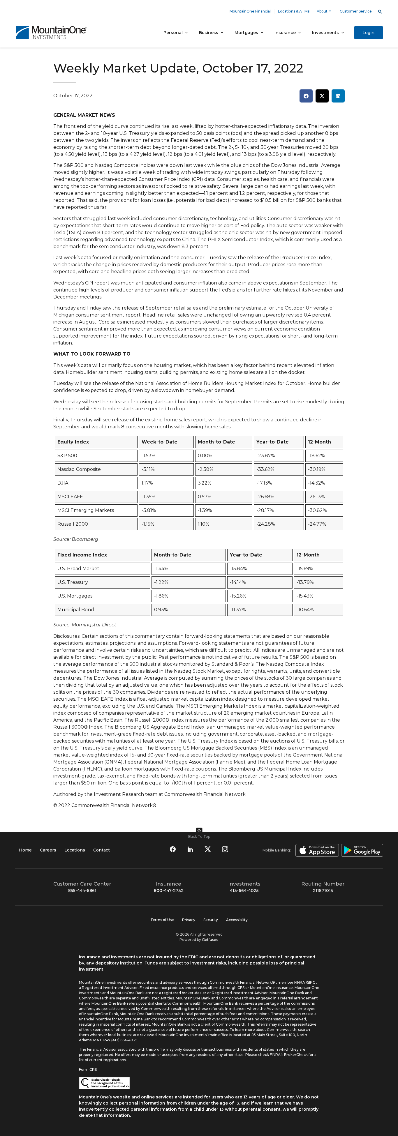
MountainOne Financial (250, 11)
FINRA (299, 982)
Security (210, 920)
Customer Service (356, 11)
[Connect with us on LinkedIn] (190, 849)
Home (25, 850)
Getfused (210, 939)
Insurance (285, 32)
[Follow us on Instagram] (225, 849)
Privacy (188, 920)
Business (208, 32)
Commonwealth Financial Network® (242, 982)
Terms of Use (162, 920)
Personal (173, 32)
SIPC (311, 982)
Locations (74, 850)
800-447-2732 (169, 890)
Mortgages (246, 32)
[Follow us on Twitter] (207, 849)
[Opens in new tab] (316, 850)
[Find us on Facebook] (172, 849)
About (322, 11)
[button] (306, 96)
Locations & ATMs (293, 11)
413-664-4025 (244, 890)
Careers (48, 850)
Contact (101, 850)
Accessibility (237, 920)
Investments (325, 32)
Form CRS (88, 1069)
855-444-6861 (82, 890)
